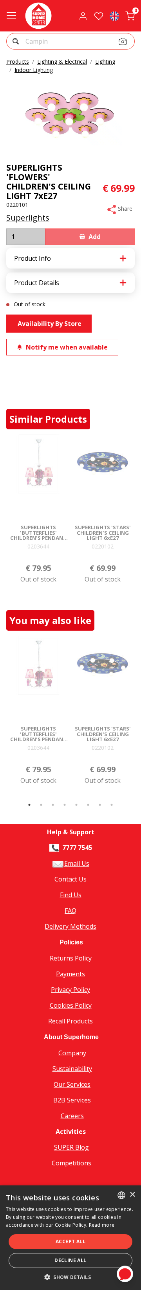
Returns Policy (71, 958)
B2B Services (72, 1100)
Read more (102, 1225)
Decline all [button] (70, 1260)
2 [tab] (41, 805)
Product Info (32, 258)
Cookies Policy (71, 1005)
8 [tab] (112, 805)
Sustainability (72, 1068)
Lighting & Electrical (62, 61)
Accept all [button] (70, 1241)
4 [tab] (65, 805)
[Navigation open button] (11, 15)
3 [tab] (53, 805)
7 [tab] (100, 805)
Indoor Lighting (33, 70)
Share (124, 208)
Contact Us (70, 879)
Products (17, 61)
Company (72, 1053)
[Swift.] (38, 15)
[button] (17, 42)
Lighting (105, 61)
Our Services (72, 1084)
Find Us (70, 895)
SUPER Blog (71, 1147)
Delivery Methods (70, 926)
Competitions (71, 1163)
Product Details (36, 282)
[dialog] (70, 1237)
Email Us (76, 863)
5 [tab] (76, 805)
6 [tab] (88, 805)
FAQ (70, 910)
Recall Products (70, 1021)
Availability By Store (48, 323)
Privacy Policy (70, 989)
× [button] (132, 1195)
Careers (72, 1115)
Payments (70, 974)
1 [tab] (29, 805)
